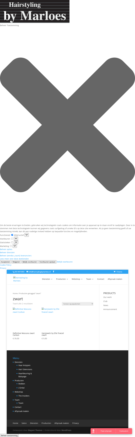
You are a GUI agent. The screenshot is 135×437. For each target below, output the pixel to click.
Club (105, 301)
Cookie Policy (5, 265)
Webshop (76, 279)
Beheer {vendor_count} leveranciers (16, 255)
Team (88, 279)
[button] (67, 125)
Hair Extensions (25, 369)
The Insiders (23, 396)
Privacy (3, 268)
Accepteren (5, 262)
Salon (24, 423)
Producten (61, 279)
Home (15, 293)
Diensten (46, 279)
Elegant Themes (35, 430)
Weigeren (16, 262)
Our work (107, 297)
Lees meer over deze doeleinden (14, 258)
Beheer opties (6, 249)
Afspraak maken (115, 279)
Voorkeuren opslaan (47, 262)
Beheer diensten (7, 252)
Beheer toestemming (9, 435)
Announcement (110, 309)
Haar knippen (24, 365)
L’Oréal (21, 388)
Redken (21, 383)
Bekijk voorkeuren (30, 262)
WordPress (66, 430)
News (105, 305)
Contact (100, 279)
